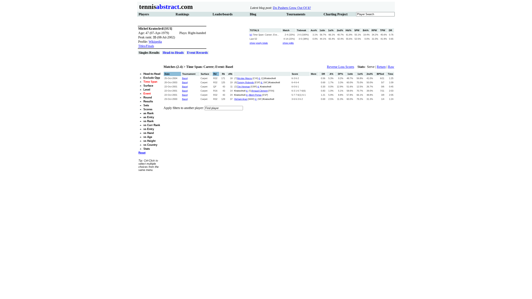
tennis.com (165, 6)
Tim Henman (243, 86)
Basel (185, 78)
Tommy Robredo (245, 82)
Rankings (182, 14)
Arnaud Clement (259, 90)
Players (144, 14)
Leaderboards (223, 14)
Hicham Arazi (241, 99)
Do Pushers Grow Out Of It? (292, 8)
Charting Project (335, 14)
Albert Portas (255, 95)
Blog (253, 14)
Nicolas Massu (244, 78)
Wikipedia (155, 41)
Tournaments (295, 14)
